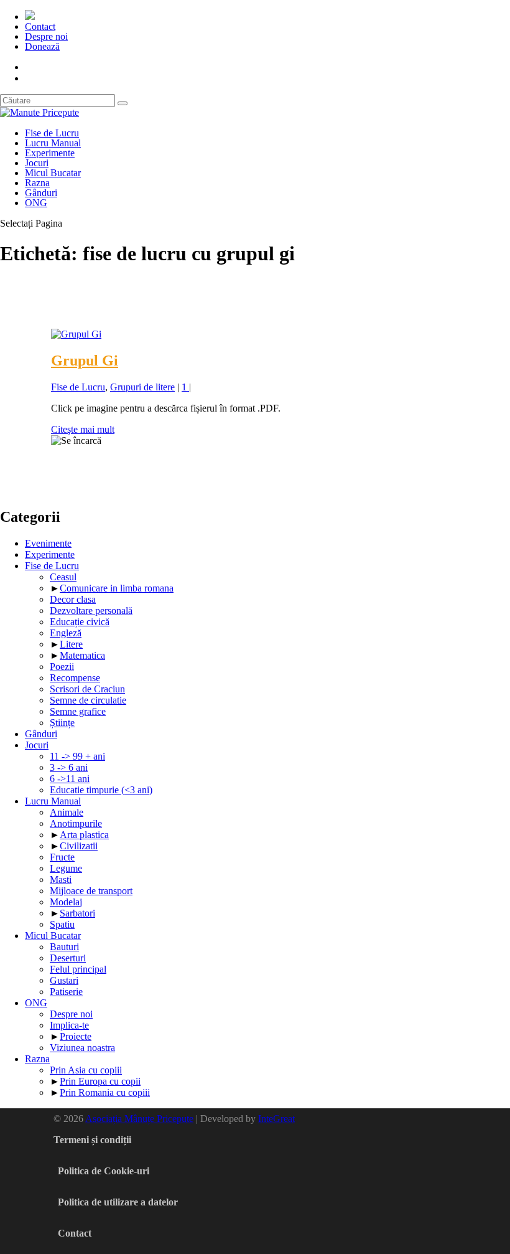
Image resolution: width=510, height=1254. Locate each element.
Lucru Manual (53, 143)
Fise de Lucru (52, 133)
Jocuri (37, 163)
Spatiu (62, 924)
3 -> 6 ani (69, 767)
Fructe (62, 857)
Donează (42, 46)
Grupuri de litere (142, 387)
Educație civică (79, 621)
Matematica (82, 655)
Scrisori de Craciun (87, 689)
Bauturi (64, 946)
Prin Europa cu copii (100, 1081)
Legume (66, 868)
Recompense (75, 677)
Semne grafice (78, 711)
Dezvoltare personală (91, 610)
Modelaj (66, 902)
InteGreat (276, 1118)
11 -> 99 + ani (77, 756)
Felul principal (78, 969)
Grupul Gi (84, 360)
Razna (37, 182)
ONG (36, 202)
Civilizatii (79, 846)
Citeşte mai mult (82, 429)
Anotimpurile (76, 823)
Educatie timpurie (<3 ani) (101, 790)
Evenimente (48, 543)
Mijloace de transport (91, 890)
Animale (66, 812)
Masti (61, 879)
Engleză (65, 633)
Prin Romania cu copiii (105, 1092)
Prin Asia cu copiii (86, 1070)
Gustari (64, 980)
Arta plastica (84, 834)
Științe (62, 722)
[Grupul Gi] (76, 334)
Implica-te (69, 1025)
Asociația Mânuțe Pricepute (139, 1118)
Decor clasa (73, 599)
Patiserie (66, 991)
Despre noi (46, 36)
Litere (71, 644)
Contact (40, 26)
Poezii (62, 666)
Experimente (50, 153)
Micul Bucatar (53, 172)
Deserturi (68, 958)
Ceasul (63, 577)
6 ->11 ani (70, 778)
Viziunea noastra (82, 1047)
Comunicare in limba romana (117, 588)
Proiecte (75, 1036)
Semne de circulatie (88, 700)
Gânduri (41, 192)
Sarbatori (77, 913)
